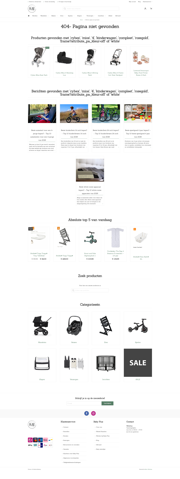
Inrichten (101, 16)
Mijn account (132, 1)
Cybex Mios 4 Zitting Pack (90, 62)
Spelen (70, 16)
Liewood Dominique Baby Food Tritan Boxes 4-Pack (141, 62)
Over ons (99, 427)
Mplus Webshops (148, 469)
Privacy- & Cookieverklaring (34, 469)
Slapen (79, 16)
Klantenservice (147, 1)
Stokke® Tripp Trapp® (64, 244)
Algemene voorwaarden (71, 458)
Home (81, 19)
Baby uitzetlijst (100, 449)
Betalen (65, 436)
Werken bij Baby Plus (103, 436)
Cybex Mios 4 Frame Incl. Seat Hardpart (115, 62)
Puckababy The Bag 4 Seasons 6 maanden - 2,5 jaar (115, 244)
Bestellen (66, 431)
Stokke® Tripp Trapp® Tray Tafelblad (39, 244)
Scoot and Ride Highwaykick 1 (90, 244)
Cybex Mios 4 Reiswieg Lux (64, 62)
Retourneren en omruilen (71, 445)
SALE (110, 16)
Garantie (66, 449)
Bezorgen (66, 440)
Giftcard (117, 16)
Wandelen (43, 16)
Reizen (53, 16)
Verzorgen (90, 16)
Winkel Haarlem (101, 431)
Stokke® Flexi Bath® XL (141, 244)
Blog (139, 1)
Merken (34, 16)
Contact (65, 427)
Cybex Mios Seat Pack (39, 62)
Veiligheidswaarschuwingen (72, 462)
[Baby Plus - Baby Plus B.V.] (32, 8)
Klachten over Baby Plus (71, 453)
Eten (62, 16)
